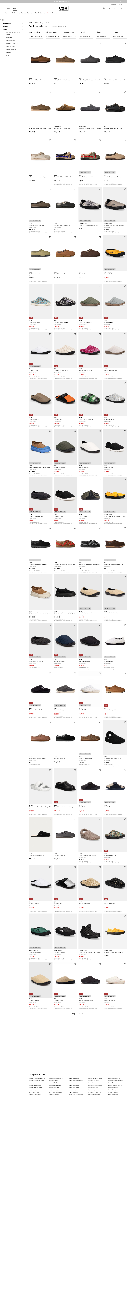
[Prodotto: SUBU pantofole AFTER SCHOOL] (90, 398)
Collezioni (43, 13)
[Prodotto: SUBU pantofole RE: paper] (65, 689)
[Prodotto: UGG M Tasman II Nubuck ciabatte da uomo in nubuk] (115, 59)
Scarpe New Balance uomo (76, 1095)
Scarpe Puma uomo (93, 1080)
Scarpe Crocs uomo (54, 1087)
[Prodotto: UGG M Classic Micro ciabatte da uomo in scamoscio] (65, 59)
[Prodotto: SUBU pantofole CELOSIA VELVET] (65, 350)
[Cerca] (104, 8)
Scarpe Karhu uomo (74, 1085)
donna (7, 8)
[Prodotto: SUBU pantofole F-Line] (65, 495)
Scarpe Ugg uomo (113, 1087)
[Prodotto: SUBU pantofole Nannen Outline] (90, 980)
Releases (55, 13)
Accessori (30, 13)
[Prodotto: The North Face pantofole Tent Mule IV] (115, 253)
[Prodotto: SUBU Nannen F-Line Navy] (65, 640)
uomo (15, 8)
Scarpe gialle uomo (54, 1095)
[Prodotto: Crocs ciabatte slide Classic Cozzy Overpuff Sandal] (40, 786)
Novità (7, 13)
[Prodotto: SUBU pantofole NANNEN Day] (115, 834)
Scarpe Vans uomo (113, 1090)
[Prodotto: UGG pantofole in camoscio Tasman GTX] (40, 544)
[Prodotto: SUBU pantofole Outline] (90, 447)
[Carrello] (121, 8)
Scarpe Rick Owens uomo (95, 1085)
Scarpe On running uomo (95, 1078)
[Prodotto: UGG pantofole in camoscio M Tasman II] (115, 156)
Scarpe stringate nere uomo (115, 1080)
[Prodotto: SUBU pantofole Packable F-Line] (40, 495)
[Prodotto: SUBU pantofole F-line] (40, 350)
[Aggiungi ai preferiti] (50, 43)
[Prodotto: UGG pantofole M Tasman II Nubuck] (40, 59)
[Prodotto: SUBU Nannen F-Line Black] (90, 640)
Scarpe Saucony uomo (94, 1095)
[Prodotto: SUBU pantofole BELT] (65, 398)
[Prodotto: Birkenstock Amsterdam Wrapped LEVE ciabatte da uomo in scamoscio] (90, 107)
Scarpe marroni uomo (74, 1090)
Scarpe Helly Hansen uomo (76, 1080)
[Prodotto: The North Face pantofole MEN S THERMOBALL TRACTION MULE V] (115, 495)
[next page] (89, 1014)
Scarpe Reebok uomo (94, 1083)
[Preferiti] (115, 8)
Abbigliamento (15, 13)
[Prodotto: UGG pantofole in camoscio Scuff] (40, 834)
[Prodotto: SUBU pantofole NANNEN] (40, 398)
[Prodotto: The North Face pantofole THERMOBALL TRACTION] (115, 931)
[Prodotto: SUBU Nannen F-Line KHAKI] (65, 447)
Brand (37, 13)
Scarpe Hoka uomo (74, 1083)
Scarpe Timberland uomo (115, 1085)
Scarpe (23, 13)
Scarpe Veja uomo (113, 1092)
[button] (36, 32)
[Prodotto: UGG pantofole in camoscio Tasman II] (40, 737)
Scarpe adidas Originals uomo (37, 1078)
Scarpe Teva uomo (113, 1083)
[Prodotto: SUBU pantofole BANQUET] (115, 398)
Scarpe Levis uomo (74, 1087)
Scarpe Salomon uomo (94, 1092)
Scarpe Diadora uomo (54, 1090)
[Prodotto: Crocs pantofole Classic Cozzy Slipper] (115, 737)
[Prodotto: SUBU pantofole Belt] (90, 495)
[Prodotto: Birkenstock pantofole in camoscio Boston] (65, 107)
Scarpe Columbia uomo (55, 1083)
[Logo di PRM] (63, 8)
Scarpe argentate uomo (35, 1087)
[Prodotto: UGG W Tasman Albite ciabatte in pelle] (115, 107)
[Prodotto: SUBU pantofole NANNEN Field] (90, 301)
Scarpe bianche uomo (35, 1095)
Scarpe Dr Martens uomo (55, 1092)
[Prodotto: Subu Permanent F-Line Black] (40, 689)
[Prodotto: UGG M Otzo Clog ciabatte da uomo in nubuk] (90, 59)
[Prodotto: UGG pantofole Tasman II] (40, 253)
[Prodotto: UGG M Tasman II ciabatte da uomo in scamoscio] (40, 107)
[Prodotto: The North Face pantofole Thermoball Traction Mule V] (90, 204)
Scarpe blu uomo (53, 1080)
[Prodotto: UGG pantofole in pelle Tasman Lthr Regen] (65, 786)
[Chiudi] (120, 1)
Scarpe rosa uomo (93, 1087)
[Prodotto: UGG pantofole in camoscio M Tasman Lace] (65, 544)
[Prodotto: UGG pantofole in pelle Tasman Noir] (65, 204)
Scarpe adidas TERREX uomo (36, 1080)
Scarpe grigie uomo (74, 1078)
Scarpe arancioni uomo (35, 1085)
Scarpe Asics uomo (34, 1090)
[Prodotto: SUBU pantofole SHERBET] (40, 301)
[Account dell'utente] (109, 8)
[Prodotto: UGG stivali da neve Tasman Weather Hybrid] (40, 447)
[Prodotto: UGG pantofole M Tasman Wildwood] (65, 156)
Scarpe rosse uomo (93, 1090)
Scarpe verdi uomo (113, 1095)
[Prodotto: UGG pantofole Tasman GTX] (115, 689)
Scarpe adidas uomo (34, 1083)
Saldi (49, 13)
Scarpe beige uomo (34, 1092)
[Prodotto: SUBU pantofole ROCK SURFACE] (65, 301)
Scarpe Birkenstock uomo (56, 1078)
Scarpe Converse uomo (55, 1085)
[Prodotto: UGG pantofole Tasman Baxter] (90, 737)
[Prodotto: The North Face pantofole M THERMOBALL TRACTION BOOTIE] (90, 931)
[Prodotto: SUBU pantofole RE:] (90, 689)
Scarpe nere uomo (73, 1092)
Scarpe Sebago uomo (114, 1078)
